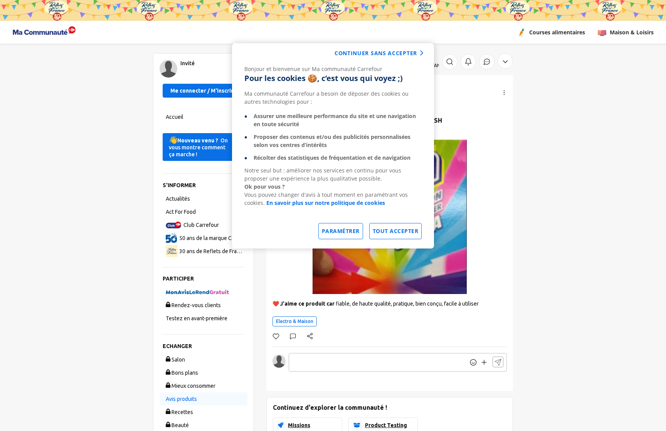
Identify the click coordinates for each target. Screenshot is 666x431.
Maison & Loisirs (632, 32)
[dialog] (333, 145)
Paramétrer (341, 231)
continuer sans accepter (376, 53)
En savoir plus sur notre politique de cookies (325, 202)
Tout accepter (396, 231)
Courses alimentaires (557, 32)
